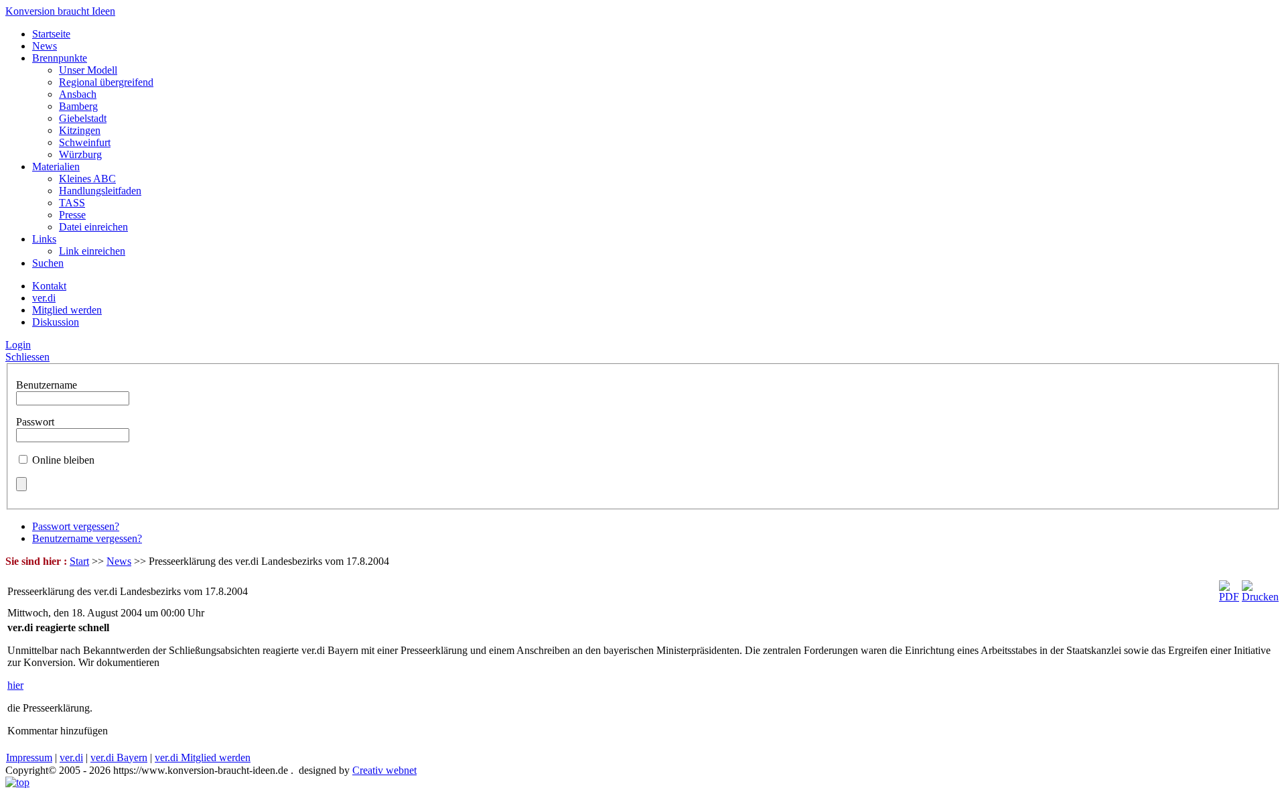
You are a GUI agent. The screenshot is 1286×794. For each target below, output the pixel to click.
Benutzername (46, 385)
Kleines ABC (87, 178)
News (44, 46)
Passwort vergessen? (75, 526)
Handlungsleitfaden (100, 190)
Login (18, 344)
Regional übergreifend (106, 82)
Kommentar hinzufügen (57, 730)
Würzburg (80, 154)
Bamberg (78, 106)
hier (15, 685)
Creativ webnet (384, 770)
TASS (72, 202)
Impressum (29, 757)
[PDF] (1229, 596)
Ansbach (77, 94)
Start (79, 561)
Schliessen (27, 356)
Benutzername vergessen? (87, 538)
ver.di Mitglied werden (203, 757)
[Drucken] (1260, 596)
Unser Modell (88, 70)
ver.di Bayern (118, 757)
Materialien (56, 166)
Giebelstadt (82, 118)
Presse (72, 214)
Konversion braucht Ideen (60, 11)
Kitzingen (79, 130)
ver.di (71, 757)
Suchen (48, 263)
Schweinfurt (85, 142)
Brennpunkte (59, 58)
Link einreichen (92, 251)
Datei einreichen (93, 227)
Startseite (51, 34)
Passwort (35, 421)
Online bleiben (63, 460)
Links (44, 239)
